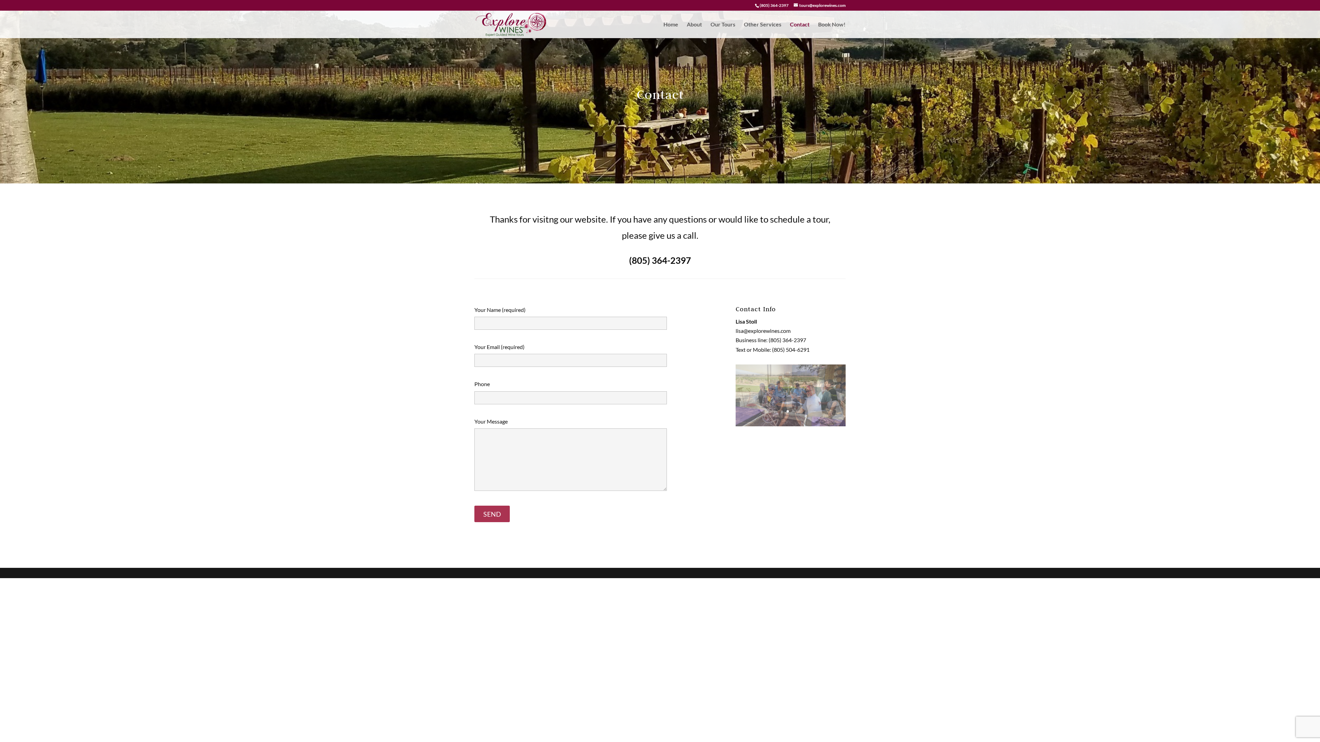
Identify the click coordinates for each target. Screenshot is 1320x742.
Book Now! (832, 24)
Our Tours (723, 24)
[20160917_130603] (791, 424)
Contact (800, 24)
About (694, 24)
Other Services (762, 24)
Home (670, 24)
